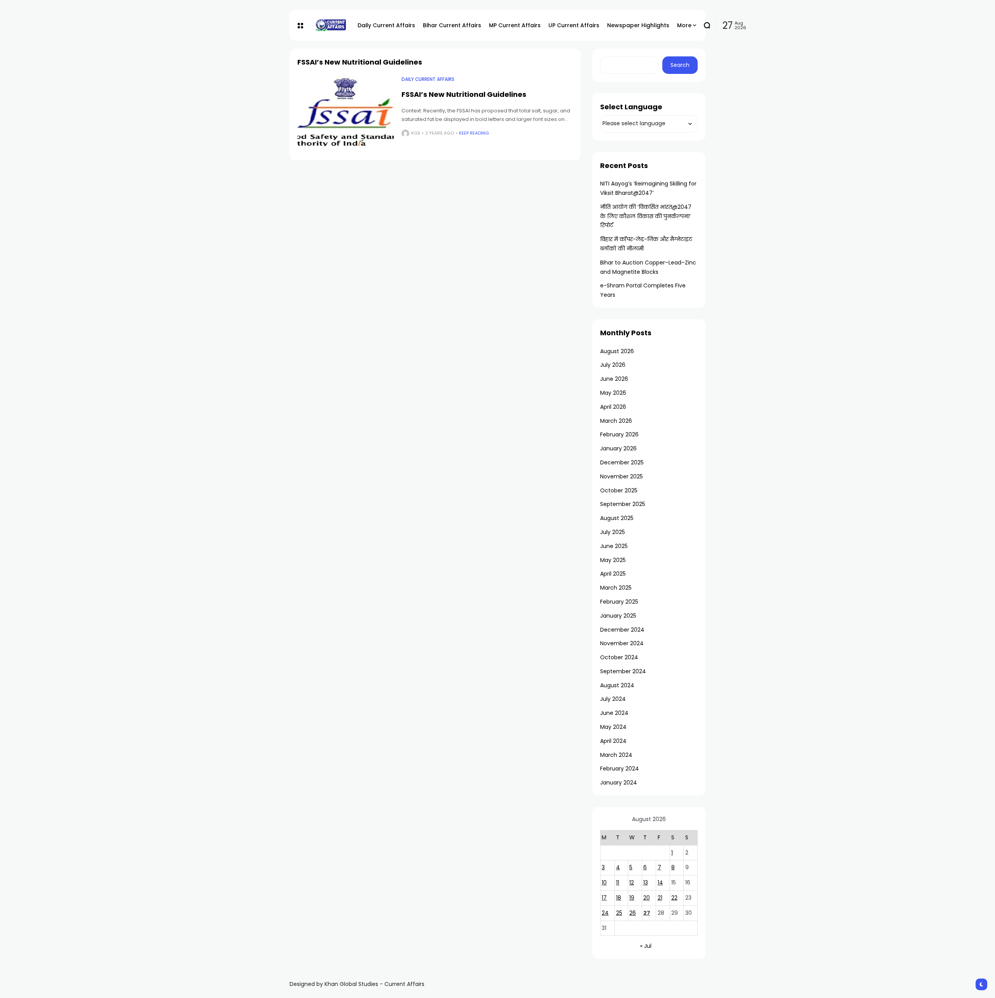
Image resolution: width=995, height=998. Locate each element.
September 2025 (622, 504)
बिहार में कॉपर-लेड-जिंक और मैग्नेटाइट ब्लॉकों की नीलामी (646, 243)
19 (631, 898)
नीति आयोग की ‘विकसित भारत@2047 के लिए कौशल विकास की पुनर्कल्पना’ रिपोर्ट (645, 216)
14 (660, 882)
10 (604, 882)
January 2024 (618, 782)
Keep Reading (474, 133)
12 (631, 882)
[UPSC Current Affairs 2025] (330, 25)
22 (674, 898)
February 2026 (619, 434)
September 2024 (623, 671)
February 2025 (619, 602)
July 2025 (612, 532)
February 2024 (619, 768)
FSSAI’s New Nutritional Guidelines (463, 94)
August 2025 (617, 518)
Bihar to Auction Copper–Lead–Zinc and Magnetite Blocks (648, 267)
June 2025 (614, 546)
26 (632, 913)
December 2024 (622, 630)
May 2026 (613, 393)
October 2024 (619, 657)
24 (605, 913)
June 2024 (614, 713)
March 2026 (616, 421)
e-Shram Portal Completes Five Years (643, 290)
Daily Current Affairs (427, 79)
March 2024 (616, 755)
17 (604, 898)
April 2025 (613, 574)
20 (646, 898)
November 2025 (621, 476)
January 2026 (618, 448)
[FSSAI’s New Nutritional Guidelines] (345, 112)
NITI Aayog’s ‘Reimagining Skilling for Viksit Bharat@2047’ (648, 188)
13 (645, 882)
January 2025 (618, 616)
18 (618, 898)
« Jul (645, 946)
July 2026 (612, 365)
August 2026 (617, 351)
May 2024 (613, 727)
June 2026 (614, 379)
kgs (415, 133)
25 (619, 913)
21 (660, 898)
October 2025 (618, 490)
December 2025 (622, 462)
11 (617, 882)
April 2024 (613, 741)
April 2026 (613, 407)
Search (680, 65)
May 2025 (613, 560)
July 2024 (613, 699)
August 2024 (617, 685)
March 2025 (616, 588)
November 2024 (622, 643)
